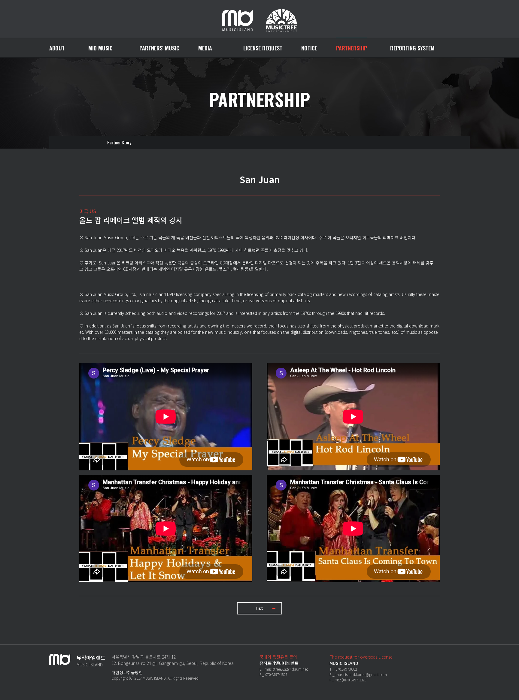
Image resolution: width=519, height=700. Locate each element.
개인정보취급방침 (127, 672)
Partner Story (119, 142)
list (259, 608)
